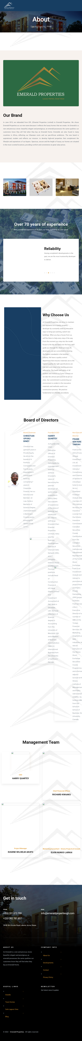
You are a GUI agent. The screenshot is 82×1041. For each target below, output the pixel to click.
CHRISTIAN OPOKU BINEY (28, 438)
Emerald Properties (17, 1032)
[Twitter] (48, 921)
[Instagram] (55, 921)
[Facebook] (42, 921)
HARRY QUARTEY (52, 437)
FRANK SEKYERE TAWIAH (76, 442)
